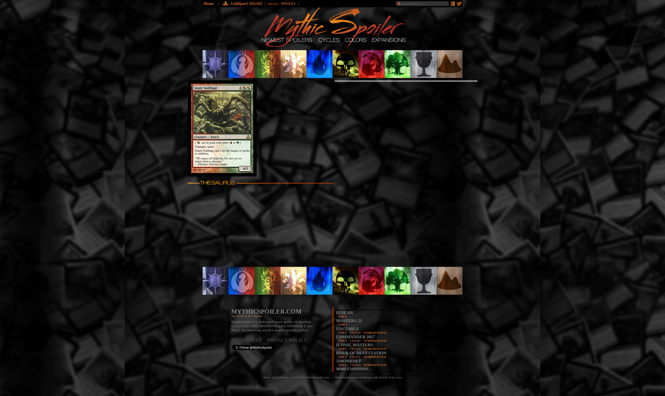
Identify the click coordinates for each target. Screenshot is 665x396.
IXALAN (344, 313)
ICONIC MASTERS (354, 345)
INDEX (342, 316)
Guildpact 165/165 (246, 3)
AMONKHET (348, 361)
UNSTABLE (347, 329)
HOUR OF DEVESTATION (361, 353)
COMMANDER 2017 (355, 337)
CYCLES (355, 332)
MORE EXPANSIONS (352, 369)
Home (208, 3)
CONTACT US (249, 340)
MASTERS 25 (349, 321)
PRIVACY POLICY (287, 340)
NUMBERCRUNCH (375, 332)
